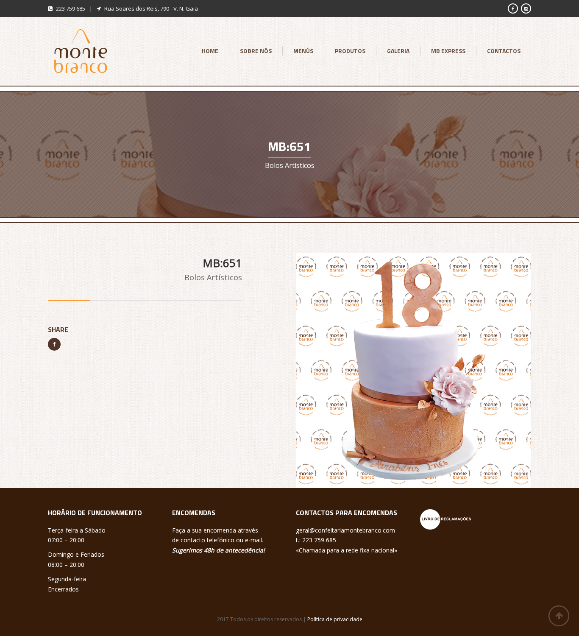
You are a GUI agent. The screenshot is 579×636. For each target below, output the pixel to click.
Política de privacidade (334, 619)
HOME (210, 50)
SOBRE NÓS (256, 50)
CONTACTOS (504, 50)
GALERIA (398, 50)
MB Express (448, 50)
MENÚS (303, 50)
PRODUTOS (350, 50)
